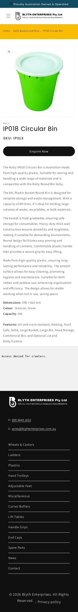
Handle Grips (18, 527)
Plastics (14, 465)
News (12, 558)
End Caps (15, 537)
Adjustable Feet (20, 486)
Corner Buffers (19, 506)
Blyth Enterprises (36, 594)
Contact (14, 568)
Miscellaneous (19, 496)
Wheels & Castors (21, 444)
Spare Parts (16, 547)
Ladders (14, 455)
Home (6, 30)
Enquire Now (39, 151)
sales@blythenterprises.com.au (34, 429)
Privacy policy (49, 601)
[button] (8, 15)
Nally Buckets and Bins (26, 30)
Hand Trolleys (18, 475)
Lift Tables (16, 517)
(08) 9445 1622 (21, 420)
